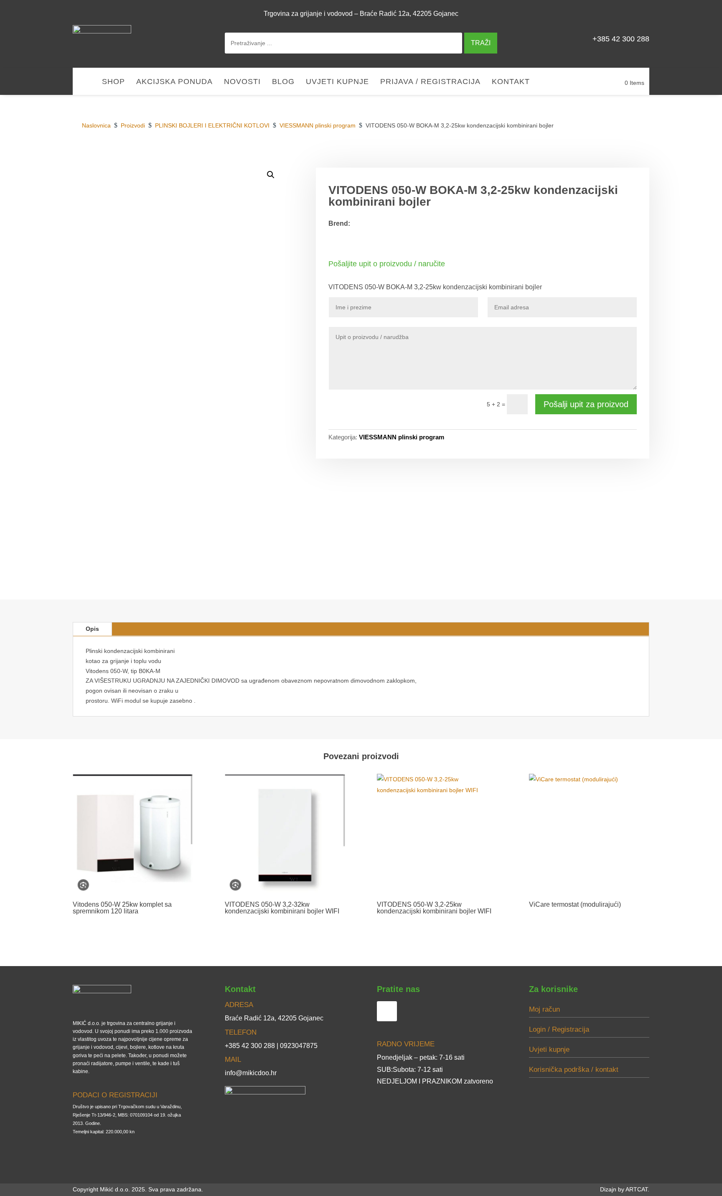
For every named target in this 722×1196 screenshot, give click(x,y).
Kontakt (511, 82)
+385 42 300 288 (620, 39)
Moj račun (544, 1009)
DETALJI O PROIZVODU (519, 158)
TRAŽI (481, 42)
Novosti (242, 82)
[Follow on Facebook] (639, 13)
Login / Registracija (559, 1029)
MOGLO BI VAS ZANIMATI (605, 158)
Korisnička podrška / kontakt (573, 1070)
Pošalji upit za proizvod (586, 404)
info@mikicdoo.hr (251, 1072)
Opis (92, 628)
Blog (283, 82)
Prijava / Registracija (430, 82)
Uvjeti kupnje (337, 82)
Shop (113, 82)
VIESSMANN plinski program (401, 437)
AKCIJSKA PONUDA (174, 82)
